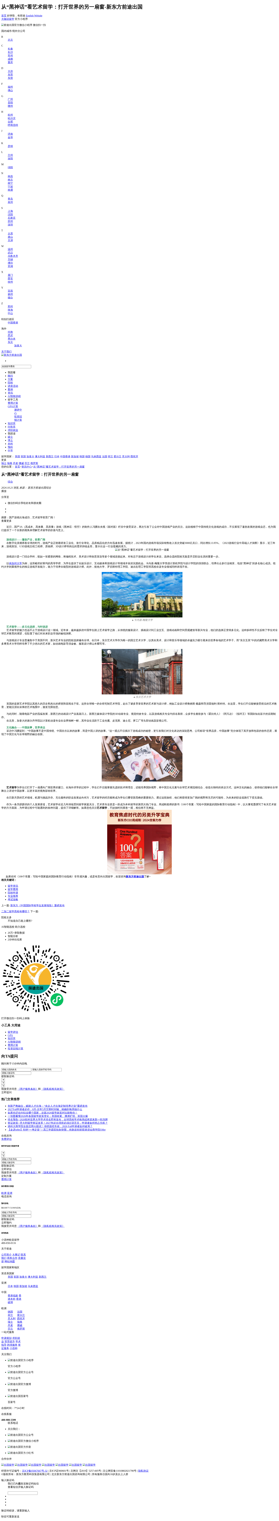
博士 (10, 440)
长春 (10, 48)
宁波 (10, 186)
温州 (10, 249)
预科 (10, 447)
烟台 (10, 297)
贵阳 (10, 102)
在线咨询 (6, 1135)
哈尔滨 (12, 118)
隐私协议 (143, 1470)
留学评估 (13, 1032)
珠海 (10, 309)
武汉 (10, 252)
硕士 (10, 437)
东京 (10, 342)
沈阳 (10, 214)
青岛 (10, 198)
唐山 (10, 237)
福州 (10, 87)
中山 (10, 313)
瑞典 (9, 463)
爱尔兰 (117, 456)
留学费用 (13, 889)
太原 (10, 233)
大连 (10, 71)
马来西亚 (96, 456)
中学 (10, 450)
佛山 (10, 90)
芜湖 (10, 266)
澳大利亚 (40, 456)
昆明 (10, 146)
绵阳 (10, 167)
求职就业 (13, 430)
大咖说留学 (7, 19)
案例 (10, 389)
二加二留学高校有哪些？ (15, 911)
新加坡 (75, 456)
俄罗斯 (34, 463)
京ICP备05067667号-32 (34, 1470)
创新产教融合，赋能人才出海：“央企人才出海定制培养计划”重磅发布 (48, 1106)
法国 (104, 456)
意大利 (126, 456)
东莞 (10, 74)
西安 (10, 278)
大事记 (16, 1254)
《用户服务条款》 (27, 1089)
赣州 (10, 106)
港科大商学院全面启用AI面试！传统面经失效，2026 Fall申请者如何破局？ (50, 1126)
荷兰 (110, 456)
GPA (10, 1035)
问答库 (12, 426)
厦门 (10, 275)
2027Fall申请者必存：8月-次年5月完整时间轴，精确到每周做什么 (45, 1109)
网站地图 (10, 1261)
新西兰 (50, 456)
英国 (23, 456)
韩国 (82, 456)
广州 (10, 99)
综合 (10, 481)
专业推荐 (13, 896)
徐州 (10, 281)
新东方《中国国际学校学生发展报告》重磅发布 (37, 905)
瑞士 (3, 463)
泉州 (10, 202)
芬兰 (27, 463)
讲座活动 (13, 386)
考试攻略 (13, 899)
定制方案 (6, 1176)
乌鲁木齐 (13, 256)
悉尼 (10, 335)
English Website (34, 15)
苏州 (10, 221)
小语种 (13, 1348)
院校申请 (13, 892)
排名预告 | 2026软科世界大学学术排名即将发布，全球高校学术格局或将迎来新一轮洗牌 (58, 1119)
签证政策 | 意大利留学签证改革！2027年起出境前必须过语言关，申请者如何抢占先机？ (58, 1123)
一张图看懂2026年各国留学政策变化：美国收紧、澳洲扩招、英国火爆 (48, 1116)
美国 (17, 456)
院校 (10, 382)
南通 (10, 190)
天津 (10, 240)
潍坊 (10, 262)
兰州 (10, 155)
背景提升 (10, 1341)
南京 (10, 179)
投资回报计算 (15, 1048)
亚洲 (9, 1193)
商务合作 (12, 1258)
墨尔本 (12, 338)
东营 (10, 78)
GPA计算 (13, 406)
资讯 (10, 392)
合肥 (10, 121)
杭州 (10, 114)
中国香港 (13, 322)
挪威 (21, 463)
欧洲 (3, 1193)
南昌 (10, 176)
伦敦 (10, 332)
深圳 (10, 224)
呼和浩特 (13, 125)
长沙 (10, 52)
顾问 (10, 375)
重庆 (10, 62)
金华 (10, 137)
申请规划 (6, 1338)
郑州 (10, 306)
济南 (10, 134)
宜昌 (10, 290)
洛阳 (10, 158)
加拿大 (18, 345)
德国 (87, 456)
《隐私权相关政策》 (53, 1089)
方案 (10, 379)
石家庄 (12, 217)
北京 (10, 39)
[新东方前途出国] (11, 355)
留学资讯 (13, 886)
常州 (10, 55)
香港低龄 (13, 1295)
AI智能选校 (14, 396)
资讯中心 (26, 466)
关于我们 (6, 351)
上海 (10, 211)
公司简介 (6, 1254)
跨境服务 (12, 1344)
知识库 (12, 423)
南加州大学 (15, 563)
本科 (10, 443)
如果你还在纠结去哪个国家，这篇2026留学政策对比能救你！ (43, 1112)
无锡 (10, 259)
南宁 (10, 183)
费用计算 (13, 403)
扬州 (10, 294)
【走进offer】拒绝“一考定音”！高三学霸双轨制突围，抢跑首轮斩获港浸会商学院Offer (57, 1129)
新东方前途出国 (135, 876)
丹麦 (15, 463)
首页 (3, 15)
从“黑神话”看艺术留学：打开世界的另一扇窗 (59, 466)
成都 (10, 59)
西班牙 (134, 456)
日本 (56, 456)
